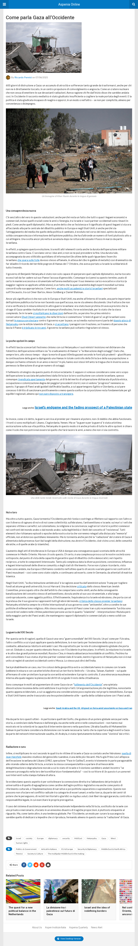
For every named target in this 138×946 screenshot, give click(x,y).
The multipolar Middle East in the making (66, 853)
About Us (37, 927)
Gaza (103, 838)
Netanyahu (92, 838)
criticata (82, 586)
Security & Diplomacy (87, 849)
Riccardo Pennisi (23, 77)
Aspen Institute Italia (55, 927)
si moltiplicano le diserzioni (48, 313)
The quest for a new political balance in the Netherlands (22, 911)
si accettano (62, 324)
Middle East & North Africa (113, 849)
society (29, 838)
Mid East (78, 838)
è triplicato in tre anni (34, 327)
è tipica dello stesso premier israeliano (100, 601)
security (66, 838)
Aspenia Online (69, 4)
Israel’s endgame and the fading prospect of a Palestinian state (83, 407)
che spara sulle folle (29, 260)
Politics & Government (26, 849)
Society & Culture (35, 853)
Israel (18, 838)
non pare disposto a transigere (56, 393)
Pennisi (19, 853)
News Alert (96, 927)
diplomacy (53, 838)
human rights (22, 843)
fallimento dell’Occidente (88, 684)
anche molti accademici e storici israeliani (80, 288)
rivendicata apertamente (31, 379)
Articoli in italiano (49, 849)
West (113, 838)
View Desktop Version (70, 939)
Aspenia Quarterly (78, 927)
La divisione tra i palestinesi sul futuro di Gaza (60, 911)
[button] (4, 4)
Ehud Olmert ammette (34, 316)
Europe (40, 838)
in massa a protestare (26, 320)
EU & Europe (67, 849)
